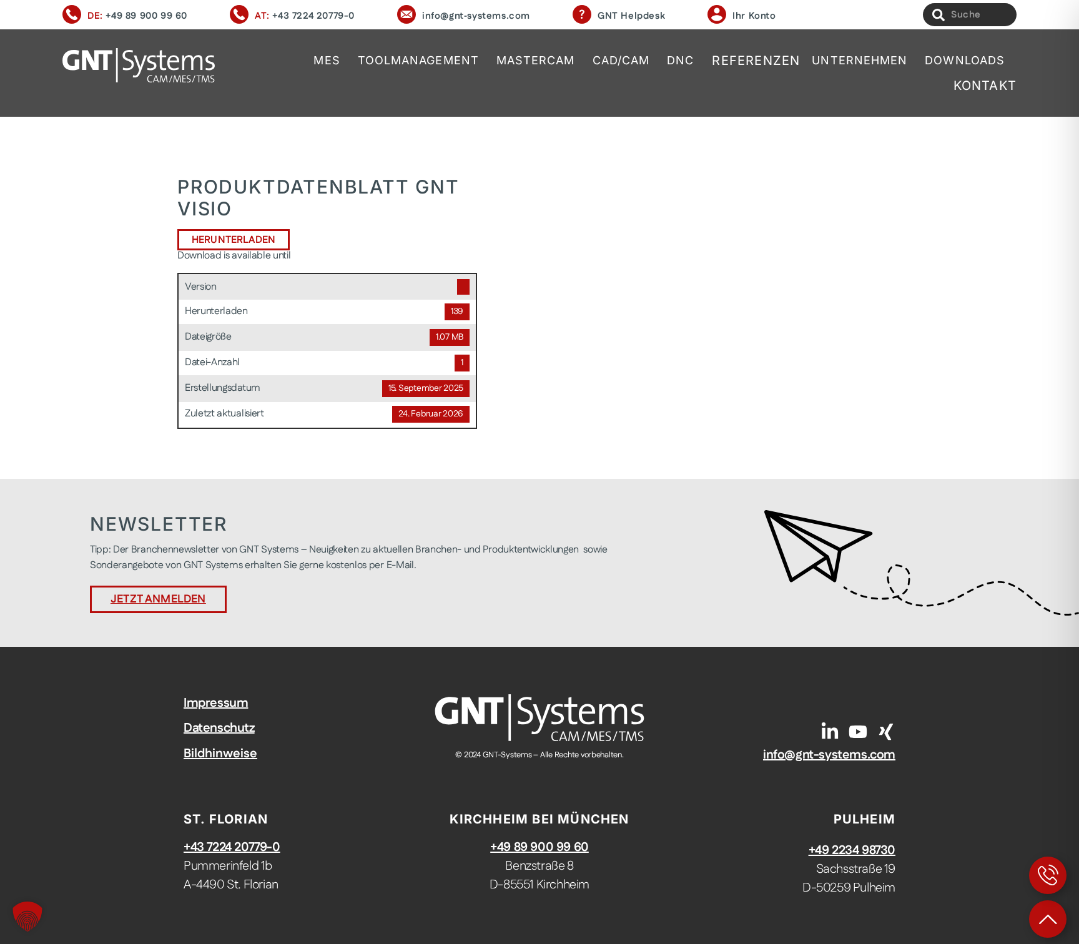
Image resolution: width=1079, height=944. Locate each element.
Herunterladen (233, 240)
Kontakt (985, 85)
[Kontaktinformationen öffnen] (1048, 875)
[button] (27, 916)
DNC (680, 60)
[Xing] (886, 731)
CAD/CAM (621, 60)
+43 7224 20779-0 (313, 15)
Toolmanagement (418, 60)
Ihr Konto (754, 15)
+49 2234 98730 (852, 850)
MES (326, 60)
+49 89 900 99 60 (146, 15)
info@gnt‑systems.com (476, 15)
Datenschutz (219, 728)
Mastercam (535, 60)
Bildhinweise (220, 753)
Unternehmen (859, 60)
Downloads (965, 60)
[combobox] (970, 14)
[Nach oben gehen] (1048, 919)
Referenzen (756, 60)
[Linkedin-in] (829, 731)
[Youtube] (858, 731)
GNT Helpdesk (631, 15)
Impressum (216, 703)
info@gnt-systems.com (829, 755)
